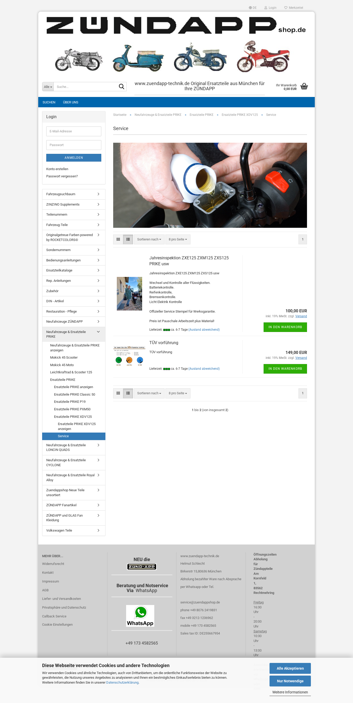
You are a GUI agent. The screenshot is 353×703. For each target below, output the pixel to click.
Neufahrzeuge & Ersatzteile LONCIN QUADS (66, 447)
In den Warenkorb (285, 327)
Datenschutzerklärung (122, 682)
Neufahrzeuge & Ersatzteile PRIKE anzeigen (74, 347)
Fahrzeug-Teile (57, 225)
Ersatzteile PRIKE (62, 380)
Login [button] (272, 8)
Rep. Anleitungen (58, 281)
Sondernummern (58, 250)
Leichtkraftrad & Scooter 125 (71, 372)
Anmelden (74, 158)
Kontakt (47, 573)
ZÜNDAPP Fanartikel (61, 505)
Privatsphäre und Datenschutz (64, 607)
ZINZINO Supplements (63, 204)
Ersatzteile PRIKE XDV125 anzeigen (77, 426)
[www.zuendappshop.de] (176, 44)
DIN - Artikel (55, 301)
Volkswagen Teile (59, 530)
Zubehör (52, 291)
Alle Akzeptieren (290, 668)
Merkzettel (295, 8)
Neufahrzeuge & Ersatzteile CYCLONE (66, 462)
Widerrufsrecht (53, 564)
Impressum (50, 581)
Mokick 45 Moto (62, 365)
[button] (252, 8)
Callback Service (54, 616)
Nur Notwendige (290, 681)
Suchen (49, 102)
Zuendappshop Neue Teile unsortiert (65, 492)
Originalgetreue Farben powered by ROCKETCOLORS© (69, 237)
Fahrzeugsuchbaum (60, 194)
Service (63, 436)
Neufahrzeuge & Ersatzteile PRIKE (66, 334)
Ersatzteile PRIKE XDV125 (73, 417)
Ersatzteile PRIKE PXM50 (72, 409)
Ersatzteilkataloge (59, 270)
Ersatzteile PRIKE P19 (70, 402)
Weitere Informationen (290, 692)
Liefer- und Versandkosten (61, 599)
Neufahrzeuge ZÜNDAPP (64, 321)
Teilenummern (56, 214)
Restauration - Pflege (61, 311)
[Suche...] (122, 87)
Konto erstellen (57, 169)
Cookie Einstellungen (57, 624)
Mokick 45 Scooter (64, 357)
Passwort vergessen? (62, 176)
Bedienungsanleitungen (63, 260)
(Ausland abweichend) (204, 329)
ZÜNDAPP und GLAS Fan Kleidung (64, 517)
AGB (45, 590)
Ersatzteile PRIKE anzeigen (73, 387)
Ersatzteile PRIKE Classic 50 (74, 394)
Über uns (70, 102)
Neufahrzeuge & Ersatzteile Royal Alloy (70, 477)
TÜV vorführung (163, 342)
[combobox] (149, 240)
